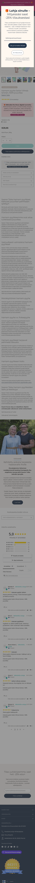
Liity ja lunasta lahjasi (17, 45)
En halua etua (17, 52)
